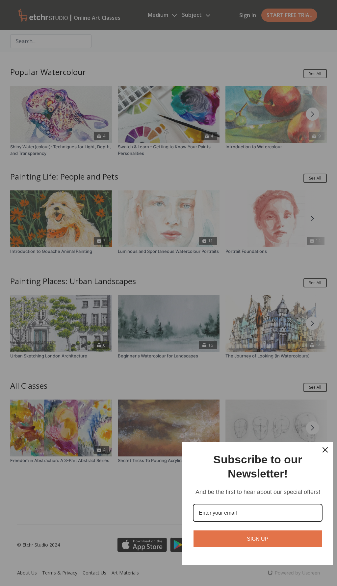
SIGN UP (258, 539)
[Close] (325, 450)
